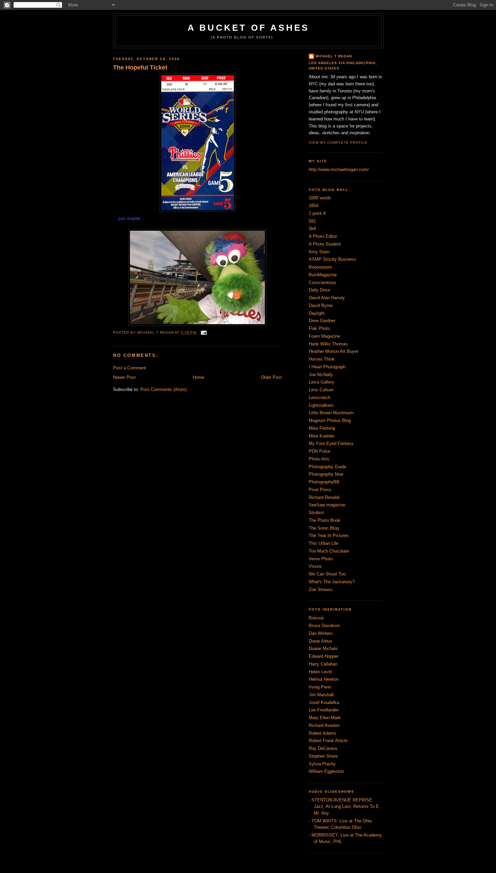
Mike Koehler (321, 436)
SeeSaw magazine (327, 504)
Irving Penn (320, 686)
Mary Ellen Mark (325, 717)
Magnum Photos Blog (330, 420)
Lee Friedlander (324, 709)
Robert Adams (322, 733)
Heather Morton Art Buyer (333, 351)
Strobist (316, 512)
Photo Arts (319, 458)
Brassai (316, 617)
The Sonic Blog (324, 528)
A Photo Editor (323, 236)
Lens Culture (321, 389)
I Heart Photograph (327, 366)
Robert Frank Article (328, 740)
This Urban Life (323, 543)
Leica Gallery (321, 382)
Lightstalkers (321, 405)
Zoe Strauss (321, 589)
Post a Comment (129, 367)
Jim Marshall (321, 694)
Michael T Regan (333, 56)
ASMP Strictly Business (332, 259)
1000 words (320, 197)
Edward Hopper (323, 656)
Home (198, 377)
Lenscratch (319, 397)
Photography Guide (327, 466)
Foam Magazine (324, 336)
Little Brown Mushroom (331, 412)
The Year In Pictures (329, 535)
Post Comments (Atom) (163, 389)
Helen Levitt (320, 671)
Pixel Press (320, 489)
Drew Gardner (322, 320)
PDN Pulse (319, 451)
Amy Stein (319, 251)
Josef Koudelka (324, 702)
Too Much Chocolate (329, 551)
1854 (313, 205)
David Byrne (321, 305)
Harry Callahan (323, 664)
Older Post (271, 377)
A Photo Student (325, 244)
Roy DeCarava (323, 748)
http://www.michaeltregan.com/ (339, 169)
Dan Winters (321, 633)
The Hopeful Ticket (140, 67)
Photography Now (326, 474)
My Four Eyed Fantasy (331, 443)
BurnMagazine (323, 274)
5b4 (312, 228)
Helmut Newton (323, 679)
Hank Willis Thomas (328, 343)
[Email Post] (203, 333)
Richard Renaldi (324, 497)
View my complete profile (338, 142)
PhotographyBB (324, 481)
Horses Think (322, 359)
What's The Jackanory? (332, 581)
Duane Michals (323, 648)
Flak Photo (319, 328)
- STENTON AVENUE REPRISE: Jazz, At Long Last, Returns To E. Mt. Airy (344, 806)
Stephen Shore (323, 756)
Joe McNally (321, 374)
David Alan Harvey (327, 297)
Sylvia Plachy (322, 763)
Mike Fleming (322, 428)
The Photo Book (324, 520)
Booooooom (320, 267)
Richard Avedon (324, 725)
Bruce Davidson (324, 625)
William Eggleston (326, 771)
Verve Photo (321, 558)
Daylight (317, 313)
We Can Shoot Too (327, 573)
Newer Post (124, 377)
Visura (315, 566)
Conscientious (322, 282)
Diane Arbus (320, 641)
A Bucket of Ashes (248, 28)
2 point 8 (317, 213)
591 (312, 221)
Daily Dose (319, 289)
